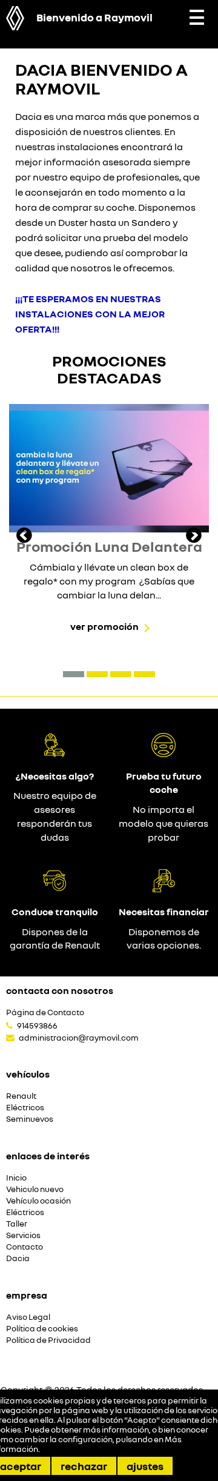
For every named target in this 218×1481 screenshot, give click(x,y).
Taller (16, 1223)
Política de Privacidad (48, 1340)
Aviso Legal (28, 1317)
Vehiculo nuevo (35, 1189)
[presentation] (24, 537)
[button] (73, 674)
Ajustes (145, 1466)
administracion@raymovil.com (79, 1037)
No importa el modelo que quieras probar (163, 823)
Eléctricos (25, 1107)
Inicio (16, 1177)
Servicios (23, 1235)
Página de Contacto (45, 1012)
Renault (21, 1096)
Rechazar (84, 1466)
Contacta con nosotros (59, 990)
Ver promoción (104, 626)
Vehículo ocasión (38, 1200)
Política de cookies (42, 1328)
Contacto (24, 1246)
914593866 (37, 1025)
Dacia (18, 1258)
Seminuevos (29, 1119)
